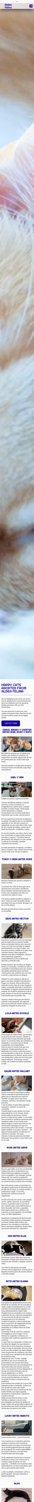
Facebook (23, 680)
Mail (31, 680)
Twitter (27, 680)
